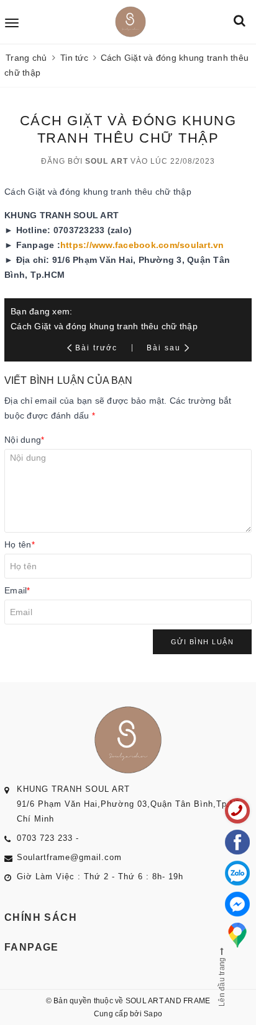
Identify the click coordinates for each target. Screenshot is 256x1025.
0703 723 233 (45, 838)
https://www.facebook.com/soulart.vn (142, 245)
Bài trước (98, 348)
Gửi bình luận (202, 642)
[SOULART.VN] (129, 21)
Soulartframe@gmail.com (69, 857)
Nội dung (24, 440)
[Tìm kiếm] (239, 21)
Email (17, 590)
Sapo (153, 1013)
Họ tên (19, 544)
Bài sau (164, 348)
